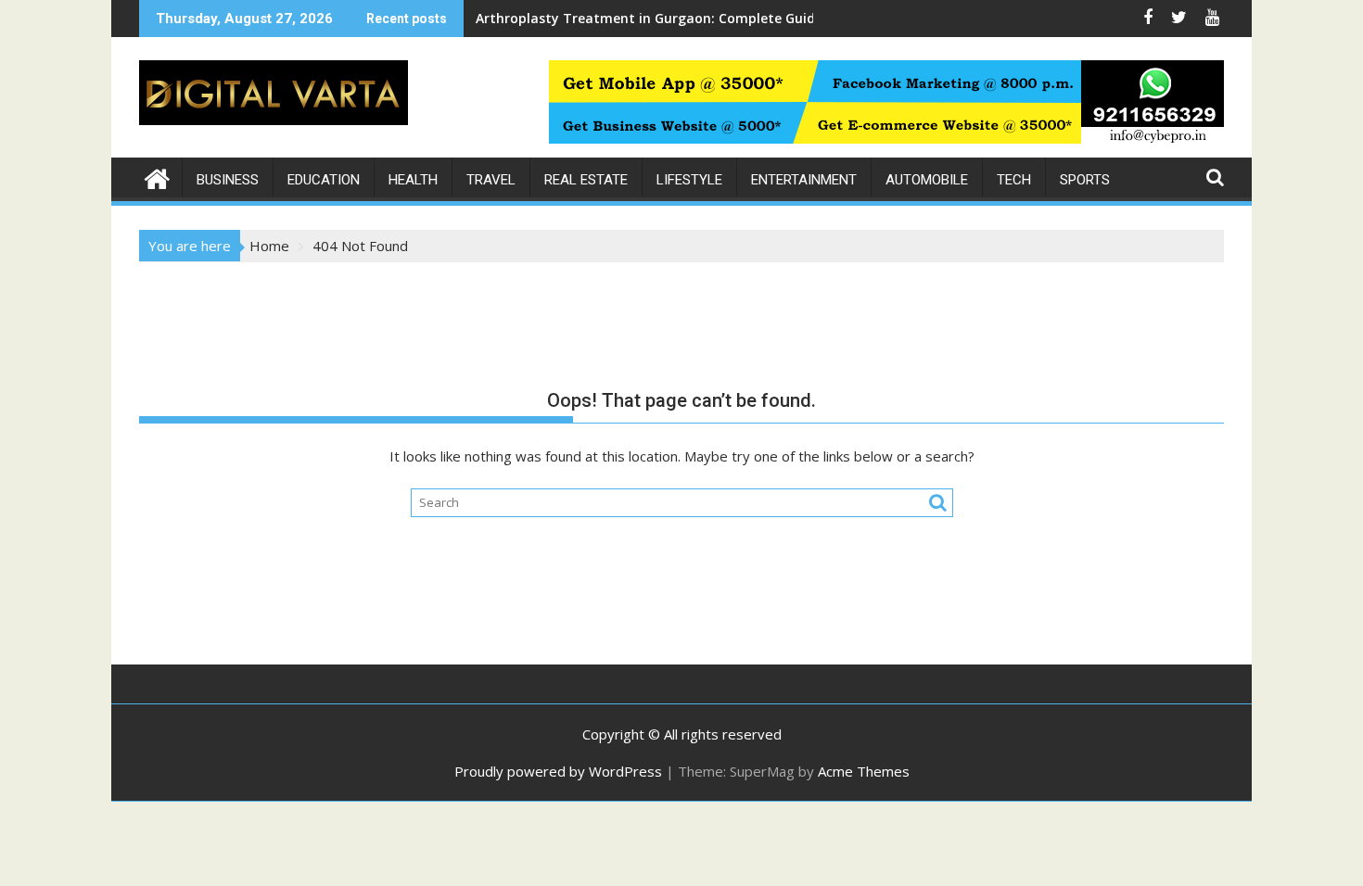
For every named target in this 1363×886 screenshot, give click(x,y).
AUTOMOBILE (926, 179)
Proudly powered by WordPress (558, 771)
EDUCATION (323, 179)
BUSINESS (228, 179)
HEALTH (413, 179)
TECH (1014, 179)
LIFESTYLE (689, 179)
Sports (1085, 179)
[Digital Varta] (157, 176)
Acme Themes (864, 771)
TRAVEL (491, 179)
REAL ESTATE (586, 179)
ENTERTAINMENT (804, 179)
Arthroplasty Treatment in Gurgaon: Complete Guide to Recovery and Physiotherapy (752, 18)
